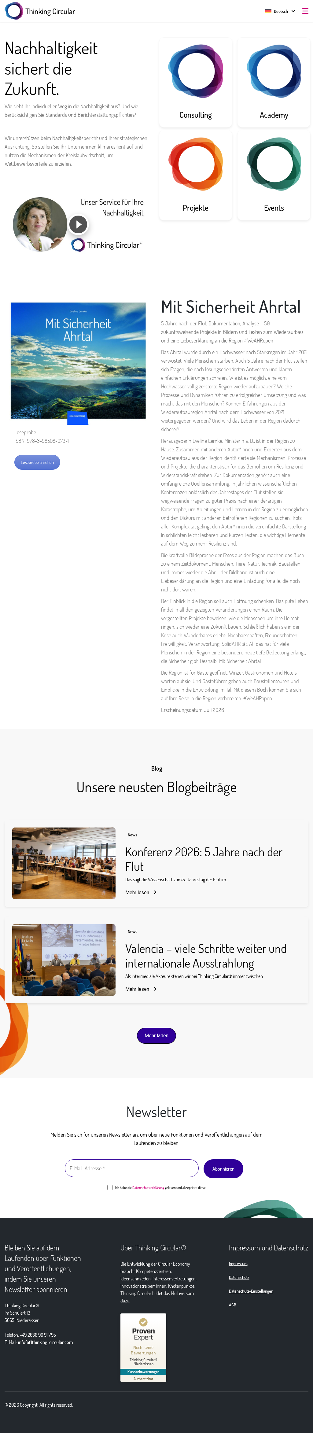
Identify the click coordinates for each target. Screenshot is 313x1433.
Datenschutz (239, 1277)
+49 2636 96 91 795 (38, 1334)
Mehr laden (156, 1036)
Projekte (195, 207)
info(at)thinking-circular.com (45, 1342)
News (132, 835)
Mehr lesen (137, 892)
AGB (232, 1305)
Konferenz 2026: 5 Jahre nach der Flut (203, 858)
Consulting (195, 114)
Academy (274, 114)
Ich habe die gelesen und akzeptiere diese (160, 1187)
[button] (277, 11)
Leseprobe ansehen (37, 462)
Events (274, 207)
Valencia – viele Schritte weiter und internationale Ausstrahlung (206, 955)
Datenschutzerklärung (148, 1187)
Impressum (238, 1263)
